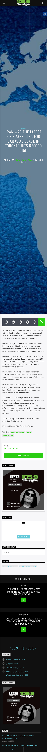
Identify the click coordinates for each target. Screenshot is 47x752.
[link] (4, 3)
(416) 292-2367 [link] (12, 664)
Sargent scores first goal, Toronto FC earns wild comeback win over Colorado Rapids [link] (24, 621)
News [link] (23, 129)
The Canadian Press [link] (23, 160)
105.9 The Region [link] (17, 432)
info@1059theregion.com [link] (15, 668)
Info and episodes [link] (23, 537)
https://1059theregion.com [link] (15, 660)
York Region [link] (8, 435)
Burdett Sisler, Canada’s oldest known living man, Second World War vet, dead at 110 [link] (23, 591)
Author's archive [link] (23, 455)
